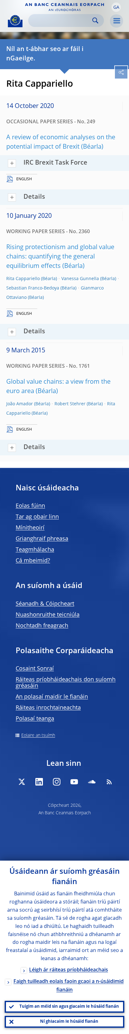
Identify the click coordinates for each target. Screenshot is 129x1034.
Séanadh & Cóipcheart (45, 604)
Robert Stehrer (69, 404)
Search (95, 20)
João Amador (19, 404)
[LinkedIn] (39, 781)
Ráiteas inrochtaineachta (48, 708)
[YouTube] (74, 781)
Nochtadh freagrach (42, 626)
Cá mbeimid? (33, 561)
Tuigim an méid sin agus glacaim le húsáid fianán (69, 1007)
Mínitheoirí (30, 528)
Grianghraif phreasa (42, 539)
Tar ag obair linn (37, 517)
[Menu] (116, 21)
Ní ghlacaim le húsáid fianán (69, 1022)
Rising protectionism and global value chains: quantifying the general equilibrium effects (60, 256)
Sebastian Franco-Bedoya (32, 288)
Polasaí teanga (35, 719)
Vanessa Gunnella (80, 279)
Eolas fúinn (30, 506)
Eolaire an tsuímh (38, 735)
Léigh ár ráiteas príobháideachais (68, 970)
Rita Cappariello (23, 279)
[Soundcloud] (91, 781)
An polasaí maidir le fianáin (52, 697)
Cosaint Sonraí (35, 669)
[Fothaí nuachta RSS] (109, 781)
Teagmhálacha (35, 550)
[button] (116, 7)
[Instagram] (56, 781)
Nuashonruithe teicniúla (48, 615)
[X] (21, 781)
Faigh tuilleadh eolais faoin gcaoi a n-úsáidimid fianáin (68, 986)
